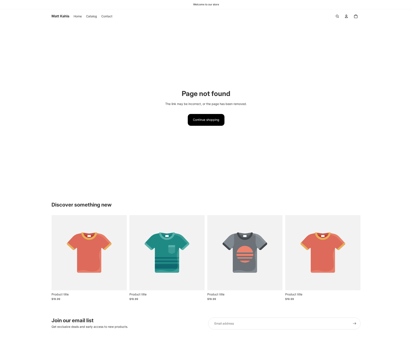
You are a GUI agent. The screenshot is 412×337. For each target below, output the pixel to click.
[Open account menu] (346, 16)
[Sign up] (354, 323)
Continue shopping (206, 119)
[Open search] (337, 16)
